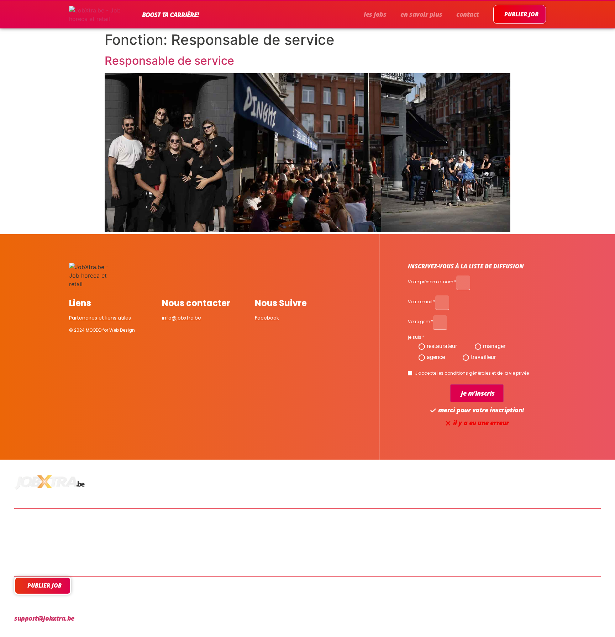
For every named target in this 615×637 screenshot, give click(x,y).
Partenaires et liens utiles (100, 317)
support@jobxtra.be (44, 618)
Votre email (420, 302)
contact (467, 14)
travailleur (483, 357)
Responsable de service (169, 61)
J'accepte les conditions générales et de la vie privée (472, 373)
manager (494, 346)
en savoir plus (421, 14)
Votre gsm (419, 322)
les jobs (375, 14)
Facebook (267, 317)
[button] (477, 393)
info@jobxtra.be (181, 317)
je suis (414, 337)
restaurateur (442, 346)
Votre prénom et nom (430, 282)
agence (436, 357)
